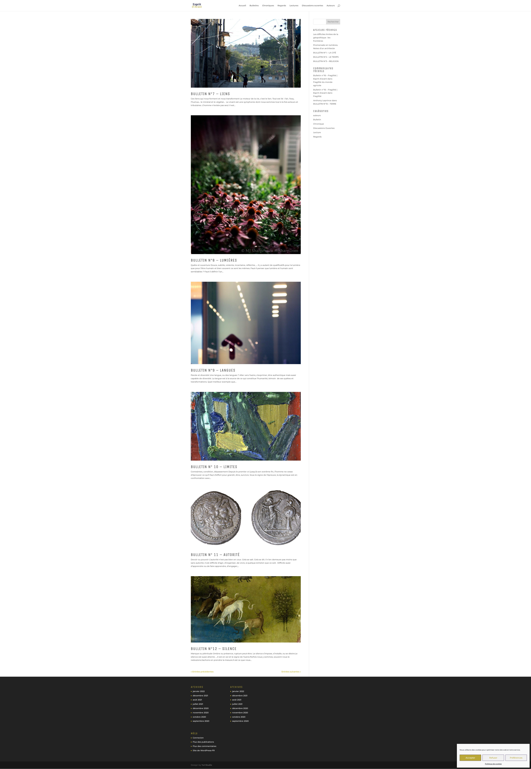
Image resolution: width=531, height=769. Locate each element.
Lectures (294, 6)
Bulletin (317, 119)
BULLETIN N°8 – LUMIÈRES (214, 260)
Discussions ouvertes (312, 6)
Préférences (516, 757)
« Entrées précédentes (202, 671)
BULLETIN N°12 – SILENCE (214, 648)
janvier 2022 (199, 691)
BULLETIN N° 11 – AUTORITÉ (215, 554)
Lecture (317, 132)
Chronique (318, 124)
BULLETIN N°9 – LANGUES (213, 370)
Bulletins (254, 6)
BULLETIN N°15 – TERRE (324, 104)
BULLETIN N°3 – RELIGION (326, 61)
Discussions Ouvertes (324, 128)
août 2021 (197, 700)
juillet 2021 (198, 704)
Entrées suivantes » (291, 671)
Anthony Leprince (322, 100)
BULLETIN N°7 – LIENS (210, 93)
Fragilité (317, 96)
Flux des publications (203, 742)
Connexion (198, 738)
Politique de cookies (493, 764)
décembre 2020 (201, 708)
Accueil (242, 6)
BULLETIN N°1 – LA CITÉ (324, 52)
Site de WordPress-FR (204, 750)
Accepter (470, 757)
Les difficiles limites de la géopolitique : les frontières (325, 37)
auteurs (317, 115)
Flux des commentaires (204, 746)
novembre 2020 (201, 712)
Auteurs (331, 6)
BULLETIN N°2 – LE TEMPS (326, 57)
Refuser (493, 757)
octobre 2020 (199, 717)
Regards (282, 6)
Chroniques (268, 6)
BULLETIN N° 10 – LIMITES (214, 466)
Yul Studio (207, 765)
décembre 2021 (200, 695)
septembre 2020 (201, 721)
